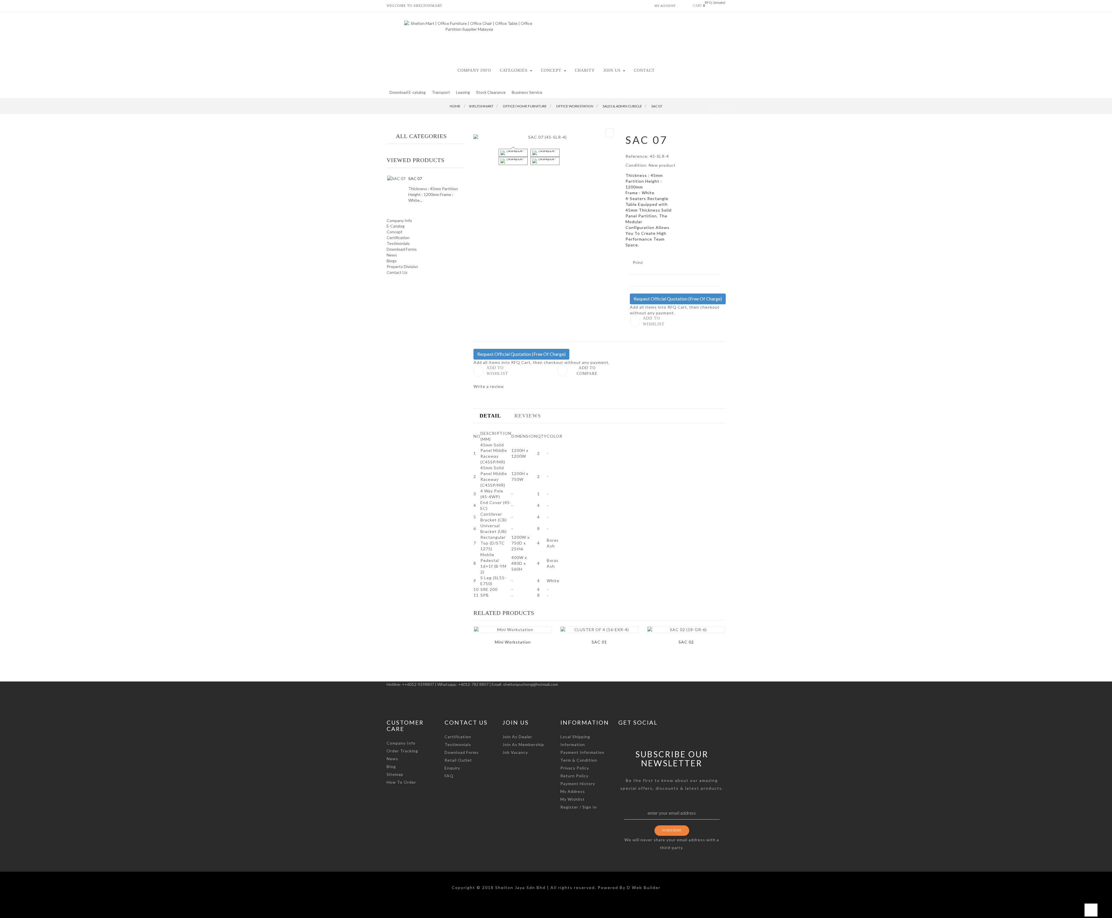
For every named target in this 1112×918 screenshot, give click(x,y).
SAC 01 (599, 642)
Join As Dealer (517, 736)
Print (638, 262)
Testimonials (398, 243)
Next (600, 156)
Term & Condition (578, 760)
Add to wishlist (654, 321)
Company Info (399, 220)
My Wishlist (572, 799)
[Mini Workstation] (513, 629)
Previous (490, 156)
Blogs (392, 260)
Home (455, 106)
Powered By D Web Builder (629, 887)
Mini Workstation (513, 642)
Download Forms (402, 249)
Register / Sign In (578, 807)
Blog (391, 766)
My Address (572, 791)
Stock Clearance (491, 92)
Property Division (402, 266)
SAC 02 (686, 642)
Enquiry (452, 767)
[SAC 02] (686, 629)
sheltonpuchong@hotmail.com (530, 684)
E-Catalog (396, 225)
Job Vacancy (515, 752)
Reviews (527, 416)
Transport (441, 92)
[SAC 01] (599, 629)
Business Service (527, 92)
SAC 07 (415, 178)
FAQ (449, 775)
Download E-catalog (407, 92)
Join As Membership (523, 744)
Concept (395, 231)
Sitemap (395, 774)
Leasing (463, 92)
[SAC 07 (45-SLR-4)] (513, 153)
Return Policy (574, 775)
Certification (398, 237)
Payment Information (582, 752)
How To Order (401, 782)
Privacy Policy (574, 767)
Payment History (577, 783)
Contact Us (397, 272)
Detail (490, 416)
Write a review (488, 386)
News (392, 254)
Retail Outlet (458, 760)
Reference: (637, 156)
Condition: (637, 165)
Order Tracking (402, 750)
